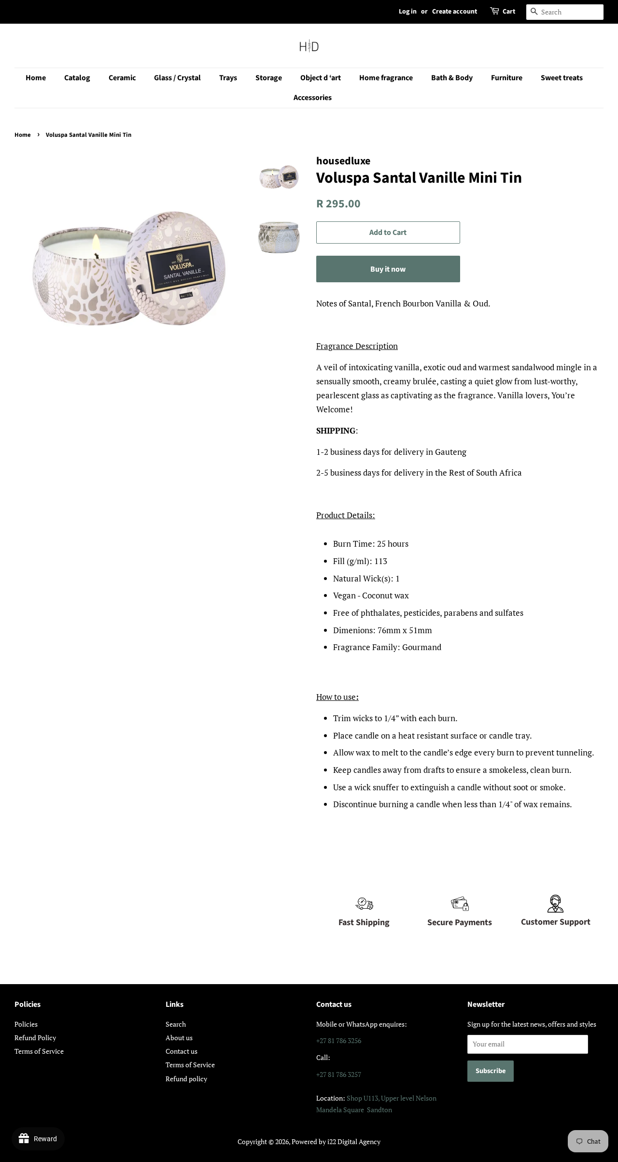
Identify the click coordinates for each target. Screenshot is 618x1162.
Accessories (313, 97)
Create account (454, 11)
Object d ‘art (320, 78)
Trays (228, 78)
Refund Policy (35, 1037)
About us (179, 1037)
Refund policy (186, 1078)
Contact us (181, 1051)
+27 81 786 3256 (338, 1040)
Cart (509, 11)
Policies (26, 1024)
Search (176, 1024)
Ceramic (122, 78)
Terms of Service (39, 1051)
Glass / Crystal (177, 78)
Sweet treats (562, 78)
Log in (408, 11)
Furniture (506, 78)
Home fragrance (386, 78)
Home (36, 78)
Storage (268, 78)
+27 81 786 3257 (338, 1074)
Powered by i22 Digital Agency (336, 1141)
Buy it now (388, 269)
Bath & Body (452, 78)
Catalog (77, 78)
